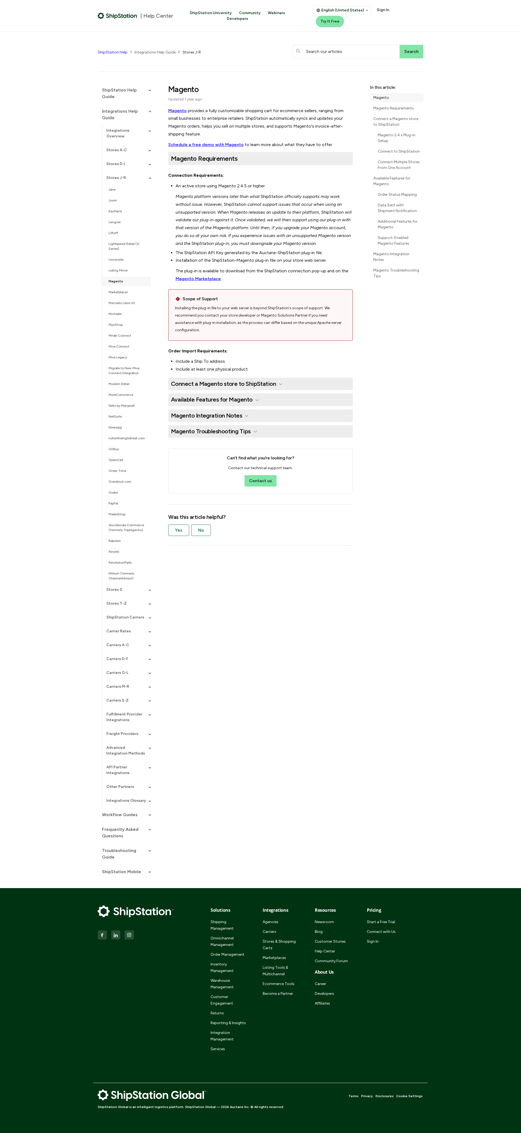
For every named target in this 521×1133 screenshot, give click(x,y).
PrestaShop (117, 514)
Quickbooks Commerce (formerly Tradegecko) (126, 527)
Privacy (367, 1096)
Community (249, 13)
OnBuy (114, 449)
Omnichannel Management (222, 941)
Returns (217, 1013)
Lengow (115, 222)
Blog (319, 931)
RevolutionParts (120, 562)
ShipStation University (211, 13)
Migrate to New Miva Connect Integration (124, 370)
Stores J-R (192, 52)
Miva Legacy (118, 357)
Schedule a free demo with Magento (206, 144)
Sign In (383, 10)
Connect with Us (381, 931)
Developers (237, 18)
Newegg (115, 427)
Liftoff (113, 233)
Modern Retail (119, 384)
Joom (113, 200)
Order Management (227, 954)
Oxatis (113, 492)
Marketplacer (118, 292)
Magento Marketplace (198, 278)
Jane (112, 189)
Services (218, 1049)
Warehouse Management (222, 983)
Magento (116, 281)
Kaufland (115, 211)
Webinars (276, 13)
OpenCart (116, 460)
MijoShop (116, 325)
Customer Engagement (222, 1000)
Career (320, 983)
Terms (353, 1096)
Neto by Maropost (122, 406)
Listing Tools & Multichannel (275, 970)
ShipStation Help (113, 52)
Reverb (114, 552)
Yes (178, 530)
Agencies (270, 922)
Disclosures (384, 1096)
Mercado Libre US (122, 303)
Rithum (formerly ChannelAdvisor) (121, 576)
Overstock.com (120, 482)
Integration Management (222, 1036)
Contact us (260, 480)
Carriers (269, 931)
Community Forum (331, 961)
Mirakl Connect (120, 335)
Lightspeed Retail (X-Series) (124, 246)
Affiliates (322, 1003)
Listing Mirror (118, 270)
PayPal (113, 503)
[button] (124, 93)
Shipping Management (222, 925)
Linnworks (116, 259)
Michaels (115, 314)
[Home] (117, 15)
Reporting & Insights (228, 1023)
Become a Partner (278, 993)
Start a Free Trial (381, 922)
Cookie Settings (409, 1096)
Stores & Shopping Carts (279, 944)
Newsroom (324, 922)
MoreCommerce (121, 395)
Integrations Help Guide (155, 52)
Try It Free (329, 21)
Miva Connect (119, 346)
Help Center (325, 951)
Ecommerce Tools (278, 983)
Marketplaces (274, 957)
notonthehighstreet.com (127, 438)
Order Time (117, 471)
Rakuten (115, 541)
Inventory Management (222, 967)
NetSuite (115, 416)
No (201, 530)
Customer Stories (330, 941)
